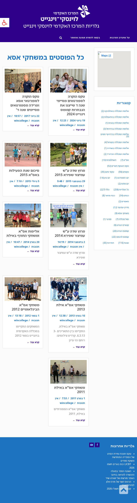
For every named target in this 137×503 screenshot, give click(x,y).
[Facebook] (97, 445)
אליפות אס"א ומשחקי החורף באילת (22, 233)
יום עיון (105, 177)
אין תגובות (76, 186)
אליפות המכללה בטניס (117, 122)
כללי (104, 189)
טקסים (123, 171)
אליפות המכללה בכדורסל (116, 128)
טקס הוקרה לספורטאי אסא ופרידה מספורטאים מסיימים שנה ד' (24, 103)
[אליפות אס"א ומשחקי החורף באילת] (23, 215)
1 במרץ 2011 (77, 398)
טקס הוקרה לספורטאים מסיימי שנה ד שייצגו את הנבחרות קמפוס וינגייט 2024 (71, 105)
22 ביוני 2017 (31, 116)
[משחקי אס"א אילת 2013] (68, 289)
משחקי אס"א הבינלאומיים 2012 (25, 307)
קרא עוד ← (79, 129)
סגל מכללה (122, 219)
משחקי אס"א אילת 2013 (70, 307)
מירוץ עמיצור (121, 207)
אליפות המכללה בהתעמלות (115, 116)
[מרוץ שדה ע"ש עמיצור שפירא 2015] (68, 154)
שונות (123, 242)
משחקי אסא (122, 213)
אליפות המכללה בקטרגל (116, 142)
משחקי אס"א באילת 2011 (69, 389)
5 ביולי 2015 (32, 181)
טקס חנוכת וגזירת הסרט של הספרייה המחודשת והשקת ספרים (120, 457)
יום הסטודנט (121, 177)
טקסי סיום (107, 171)
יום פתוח (123, 183)
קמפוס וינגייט (121, 230)
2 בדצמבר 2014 (76, 242)
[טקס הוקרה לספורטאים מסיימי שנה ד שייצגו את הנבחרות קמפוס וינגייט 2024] (68, 80)
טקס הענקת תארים (118, 165)
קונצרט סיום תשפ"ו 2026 (119, 488)
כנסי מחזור (108, 195)
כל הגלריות (121, 189)
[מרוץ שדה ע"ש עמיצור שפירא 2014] (68, 215)
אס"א (125, 160)
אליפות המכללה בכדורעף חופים (115, 135)
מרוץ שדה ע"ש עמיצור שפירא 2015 (70, 172)
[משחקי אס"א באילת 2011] (68, 371)
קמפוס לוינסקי (120, 236)
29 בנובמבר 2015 (75, 181)
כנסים (124, 195)
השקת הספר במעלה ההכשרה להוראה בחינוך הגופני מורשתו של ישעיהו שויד (120, 475)
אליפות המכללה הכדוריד (116, 154)
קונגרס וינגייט (121, 225)
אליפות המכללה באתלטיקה (115, 111)
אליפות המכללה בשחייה (116, 148)
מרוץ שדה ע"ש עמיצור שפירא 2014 (70, 233)
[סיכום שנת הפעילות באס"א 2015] (23, 154)
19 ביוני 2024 (77, 120)
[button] (4, 22)
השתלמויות (109, 160)
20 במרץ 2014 (31, 242)
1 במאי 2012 (32, 315)
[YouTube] (91, 445)
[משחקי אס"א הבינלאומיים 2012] (23, 289)
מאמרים (123, 201)
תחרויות (108, 242)
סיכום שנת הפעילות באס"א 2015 (24, 172)
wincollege (66, 125)
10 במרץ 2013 (77, 315)
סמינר (107, 219)
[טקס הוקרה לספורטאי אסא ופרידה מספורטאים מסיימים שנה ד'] (23, 80)
